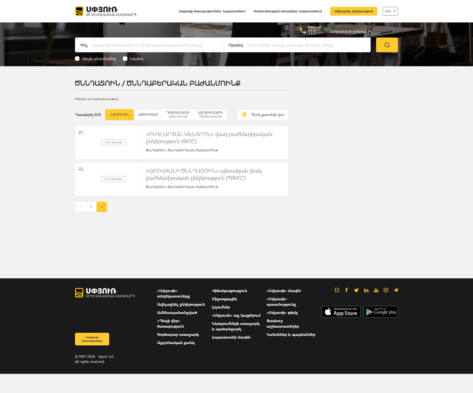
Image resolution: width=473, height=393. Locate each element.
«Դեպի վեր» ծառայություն (170, 323)
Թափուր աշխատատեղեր (283, 323)
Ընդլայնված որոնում (348, 31)
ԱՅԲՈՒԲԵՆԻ (148, 114)
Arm (388, 11)
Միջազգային (224, 298)
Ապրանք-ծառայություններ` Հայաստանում (212, 11)
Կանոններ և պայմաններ (291, 334)
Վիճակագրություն (229, 290)
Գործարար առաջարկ (178, 334)
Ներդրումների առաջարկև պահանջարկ (235, 326)
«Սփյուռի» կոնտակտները (92, 339)
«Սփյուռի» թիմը (282, 312)
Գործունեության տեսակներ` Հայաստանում (288, 11)
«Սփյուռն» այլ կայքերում (236, 315)
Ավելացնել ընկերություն (353, 11)
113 (312, 31)
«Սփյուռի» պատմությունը (281, 301)
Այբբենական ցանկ (176, 342)
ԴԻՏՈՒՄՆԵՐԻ (178, 114)
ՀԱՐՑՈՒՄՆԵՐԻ (210, 114)
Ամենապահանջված (177, 312)
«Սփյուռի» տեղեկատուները (173, 293)
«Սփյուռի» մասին (284, 290)
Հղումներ (221, 307)
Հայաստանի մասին (231, 337)
